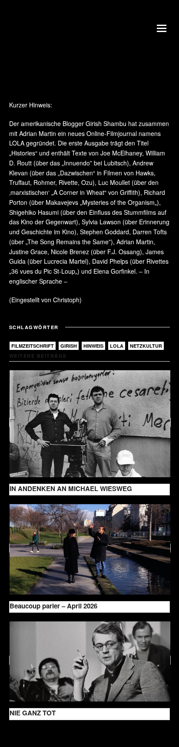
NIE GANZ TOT (33, 713)
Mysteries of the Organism (118, 202)
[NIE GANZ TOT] (90, 660)
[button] (163, 28)
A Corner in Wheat (78, 192)
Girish (68, 346)
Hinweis (93, 346)
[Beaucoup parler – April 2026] (90, 548)
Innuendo (77, 162)
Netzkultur (146, 346)
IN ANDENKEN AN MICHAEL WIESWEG (71, 488)
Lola (116, 346)
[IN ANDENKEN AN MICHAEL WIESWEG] (90, 422)
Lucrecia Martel (65, 261)
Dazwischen (76, 172)
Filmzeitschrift (32, 346)
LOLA (16, 143)
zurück (25, 733)
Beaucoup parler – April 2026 (53, 606)
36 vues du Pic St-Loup (43, 271)
